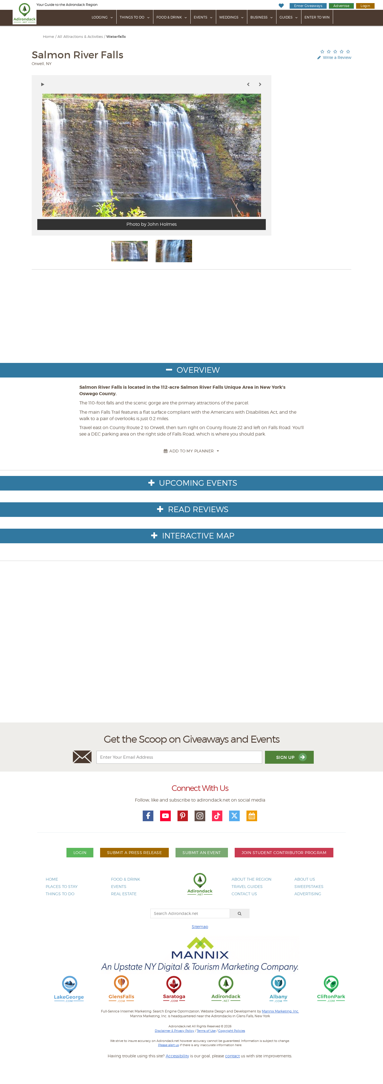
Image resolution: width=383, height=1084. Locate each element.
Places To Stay (62, 886)
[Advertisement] (191, 654)
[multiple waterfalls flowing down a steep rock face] (129, 251)
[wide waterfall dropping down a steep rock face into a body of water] (174, 251)
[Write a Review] (335, 51)
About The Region (251, 879)
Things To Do (132, 17)
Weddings (228, 17)
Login (365, 6)
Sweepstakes (309, 886)
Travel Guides (247, 886)
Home (48, 36)
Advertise (341, 6)
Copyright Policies (231, 1031)
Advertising (307, 893)
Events (200, 17)
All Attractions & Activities (80, 36)
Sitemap (200, 926)
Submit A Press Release (134, 852)
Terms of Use (206, 1031)
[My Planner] (251, 816)
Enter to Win (317, 17)
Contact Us (244, 893)
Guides (286, 17)
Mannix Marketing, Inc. (280, 1011)
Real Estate (124, 893)
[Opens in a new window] (69, 988)
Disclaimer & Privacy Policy (174, 1031)
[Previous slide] (248, 84)
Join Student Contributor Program (284, 852)
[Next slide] (260, 84)
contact (232, 1055)
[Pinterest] (182, 816)
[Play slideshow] (43, 84)
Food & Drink (169, 17)
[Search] (240, 913)
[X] (234, 816)
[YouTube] (165, 816)
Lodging (100, 17)
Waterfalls (116, 36)
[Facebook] (148, 816)
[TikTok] (217, 816)
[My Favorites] (281, 6)
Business (258, 17)
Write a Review (336, 57)
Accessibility (177, 1055)
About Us (304, 879)
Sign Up (286, 757)
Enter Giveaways (308, 6)
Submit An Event (202, 852)
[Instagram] (200, 816)
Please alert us (168, 1045)
